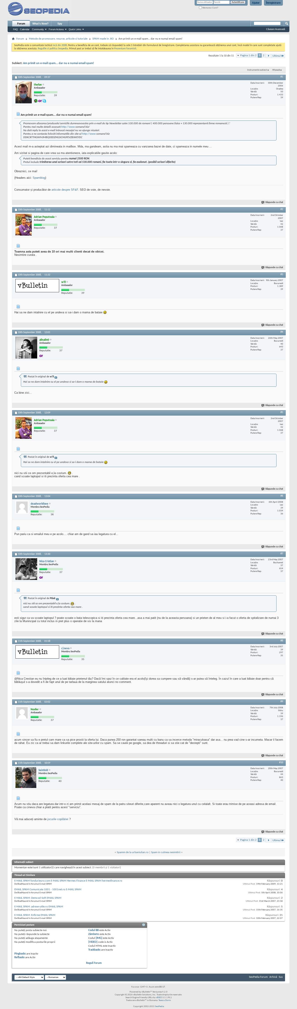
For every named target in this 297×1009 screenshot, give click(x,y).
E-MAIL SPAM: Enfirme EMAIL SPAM (34, 915)
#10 (281, 762)
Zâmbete (93, 934)
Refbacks (19, 957)
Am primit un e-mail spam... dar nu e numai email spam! (58, 63)
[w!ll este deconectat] (37, 285)
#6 (281, 496)
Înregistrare (273, 2)
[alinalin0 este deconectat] (26, 347)
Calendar (25, 29)
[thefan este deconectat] (23, 92)
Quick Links (75, 29)
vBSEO (159, 997)
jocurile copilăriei (57, 819)
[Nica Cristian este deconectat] (26, 569)
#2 (281, 209)
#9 (281, 701)
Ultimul (276, 55)
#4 (281, 332)
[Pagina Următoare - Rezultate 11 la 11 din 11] (268, 56)
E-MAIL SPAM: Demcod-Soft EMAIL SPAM (37, 898)
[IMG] (99, 938)
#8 (281, 640)
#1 (281, 77)
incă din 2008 (60, 45)
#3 (281, 274)
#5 (281, 412)
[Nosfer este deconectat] (21, 712)
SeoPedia (159, 1006)
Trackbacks (94, 949)
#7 (281, 553)
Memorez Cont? (210, 8)
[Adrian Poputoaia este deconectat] (23, 225)
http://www (68, 127)
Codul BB (93, 930)
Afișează (276, 70)
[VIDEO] (92, 942)
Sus (281, 977)
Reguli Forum (94, 963)
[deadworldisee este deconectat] (21, 507)
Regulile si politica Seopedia (53, 48)
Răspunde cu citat (274, 202)
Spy (59, 23)
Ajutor (256, 2)
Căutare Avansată (275, 29)
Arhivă (273, 977)
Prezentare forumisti (125, 48)
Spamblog (39, 177)
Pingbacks (20, 953)
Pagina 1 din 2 (248, 55)
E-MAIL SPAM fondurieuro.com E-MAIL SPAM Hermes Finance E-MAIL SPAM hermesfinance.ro (68, 880)
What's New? (40, 23)
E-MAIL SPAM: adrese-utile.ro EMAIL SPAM (38, 906)
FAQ (15, 29)
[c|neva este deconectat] (37, 652)
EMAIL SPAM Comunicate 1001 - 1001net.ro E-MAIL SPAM (47, 889)
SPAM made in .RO (103, 38)
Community (38, 29)
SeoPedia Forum (258, 977)
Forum (21, 23)
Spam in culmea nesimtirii (165, 852)
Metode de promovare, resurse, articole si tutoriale (58, 38)
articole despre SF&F (65, 189)
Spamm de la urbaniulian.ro (132, 852)
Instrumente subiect (257, 70)
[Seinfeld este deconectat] (25, 777)
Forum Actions (56, 29)
